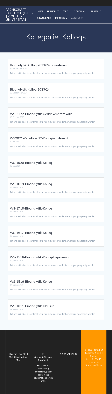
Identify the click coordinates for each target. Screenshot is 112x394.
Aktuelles (53, 11)
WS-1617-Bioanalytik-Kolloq (31, 233)
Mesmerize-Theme (94, 365)
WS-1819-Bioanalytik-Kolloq (31, 184)
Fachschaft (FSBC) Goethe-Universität (19, 14)
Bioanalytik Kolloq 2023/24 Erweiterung (39, 65)
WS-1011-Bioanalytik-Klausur (32, 306)
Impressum (61, 18)
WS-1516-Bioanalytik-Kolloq (31, 281)
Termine (96, 11)
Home (40, 11)
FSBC (65, 11)
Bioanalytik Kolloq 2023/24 (30, 89)
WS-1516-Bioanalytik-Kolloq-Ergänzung (39, 257)
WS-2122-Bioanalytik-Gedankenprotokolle (41, 114)
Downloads (44, 18)
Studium (79, 11)
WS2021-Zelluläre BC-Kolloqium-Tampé (39, 138)
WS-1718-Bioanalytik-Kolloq (31, 208)
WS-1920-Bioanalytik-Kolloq (31, 163)
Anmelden (77, 18)
